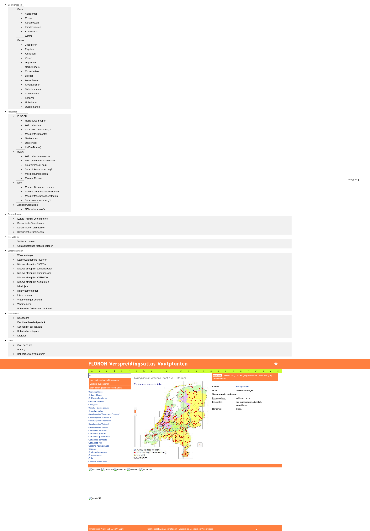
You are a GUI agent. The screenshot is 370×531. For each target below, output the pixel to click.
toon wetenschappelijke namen (104, 380)
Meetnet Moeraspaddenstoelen (41, 196)
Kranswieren (31, 31)
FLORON (22, 116)
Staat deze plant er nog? (38, 129)
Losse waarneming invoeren (32, 259)
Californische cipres (97, 398)
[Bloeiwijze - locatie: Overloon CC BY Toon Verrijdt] (133, 469)
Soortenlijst (152, 529)
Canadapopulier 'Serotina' (98, 427)
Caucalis (92, 449)
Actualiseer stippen (168, 529)
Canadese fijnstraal (97, 433)
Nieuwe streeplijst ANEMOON (32, 277)
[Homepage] (276, 364)
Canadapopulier (95, 411)
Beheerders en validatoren (31, 354)
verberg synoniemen (99, 384)
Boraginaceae (242, 386)
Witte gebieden (33, 125)
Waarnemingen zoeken (29, 299)
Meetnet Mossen (33, 178)
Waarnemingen (25, 255)
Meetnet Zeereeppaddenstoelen (42, 191)
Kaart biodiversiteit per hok (31, 322)
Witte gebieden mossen (37, 156)
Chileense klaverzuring (97, 461)
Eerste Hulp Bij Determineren (32, 218)
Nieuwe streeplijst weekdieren (33, 282)
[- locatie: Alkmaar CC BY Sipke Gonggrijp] (120, 469)
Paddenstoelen (33, 27)
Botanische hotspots (28, 331)
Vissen (28, 58)
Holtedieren (31, 102)
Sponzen (29, 98)
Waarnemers (24, 304)
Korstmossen (32, 22)
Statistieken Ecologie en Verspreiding (196, 529)
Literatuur (22, 335)
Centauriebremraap (97, 452)
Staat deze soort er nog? (38, 200)
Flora (20, 9)
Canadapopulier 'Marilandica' (99, 418)
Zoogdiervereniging (27, 205)
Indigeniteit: (217, 402)
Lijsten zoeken (25, 295)
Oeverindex (31, 143)
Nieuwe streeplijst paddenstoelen (34, 268)
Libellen (29, 76)
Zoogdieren (31, 45)
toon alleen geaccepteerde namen (106, 388)
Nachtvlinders (32, 67)
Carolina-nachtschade (98, 446)
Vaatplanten (31, 14)
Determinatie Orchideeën (30, 232)
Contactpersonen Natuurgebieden (35, 246)
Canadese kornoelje (97, 440)
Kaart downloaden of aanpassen (199, 444)
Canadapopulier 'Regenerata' (99, 421)
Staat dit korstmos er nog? (38, 169)
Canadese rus (95, 443)
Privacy (21, 349)
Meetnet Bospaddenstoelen (39, 187)
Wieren (29, 36)
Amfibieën (30, 53)
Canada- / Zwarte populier (98, 408)
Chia (90, 458)
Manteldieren (32, 93)
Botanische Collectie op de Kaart (34, 308)
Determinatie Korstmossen (31, 227)
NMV (20, 182)
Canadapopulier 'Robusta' (98, 424)
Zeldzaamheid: (219, 398)
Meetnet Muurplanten (36, 134)
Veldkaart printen (26, 241)
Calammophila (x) (95, 392)
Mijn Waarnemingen (28, 290)
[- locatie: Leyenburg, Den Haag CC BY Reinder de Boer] (107, 469)
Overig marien (32, 107)
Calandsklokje (95, 395)
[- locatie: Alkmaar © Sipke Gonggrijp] (95, 469)
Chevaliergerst (95, 455)
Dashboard (23, 318)
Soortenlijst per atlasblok (30, 326)
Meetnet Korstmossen (36, 174)
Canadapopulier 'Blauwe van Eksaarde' (103, 414)
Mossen (29, 18)
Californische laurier (96, 401)
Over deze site (24, 345)
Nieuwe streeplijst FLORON (31, 264)
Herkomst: (217, 409)
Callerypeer (93, 405)
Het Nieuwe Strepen (35, 120)
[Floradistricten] (170, 416)
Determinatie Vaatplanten (30, 223)
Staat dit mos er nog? (36, 165)
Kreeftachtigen (32, 84)
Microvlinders (32, 71)
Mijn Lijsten (23, 286)
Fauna (20, 40)
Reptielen (30, 49)
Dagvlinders (31, 62)
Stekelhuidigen (33, 89)
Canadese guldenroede (99, 436)
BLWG (20, 151)
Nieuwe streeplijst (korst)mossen (34, 273)
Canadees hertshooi (97, 430)
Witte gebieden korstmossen (40, 160)
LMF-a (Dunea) (33, 147)
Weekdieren (31, 80)
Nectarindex (31, 138)
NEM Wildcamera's (35, 209)
